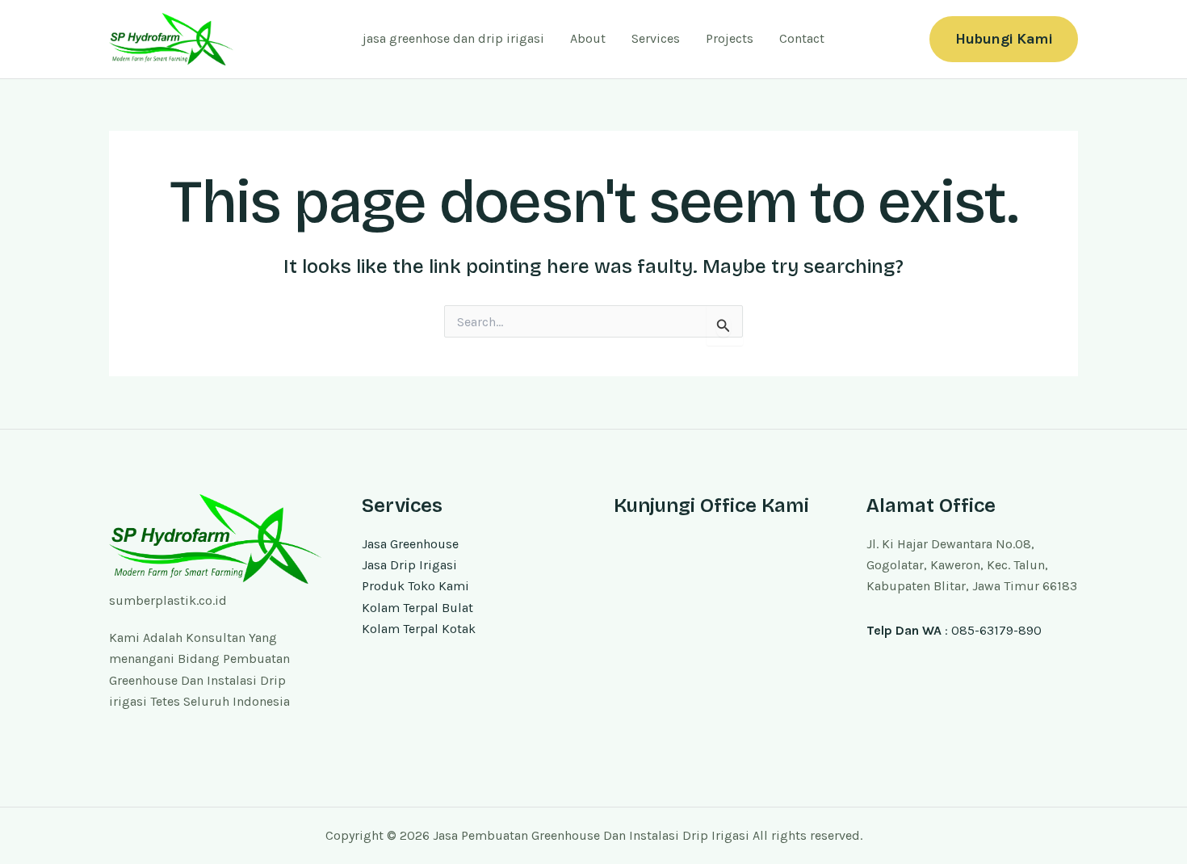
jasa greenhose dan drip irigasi (453, 38)
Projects (729, 38)
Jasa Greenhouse (410, 544)
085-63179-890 (996, 630)
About (588, 38)
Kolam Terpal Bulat (417, 607)
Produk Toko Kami (415, 585)
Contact (801, 38)
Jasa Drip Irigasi (409, 565)
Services (655, 38)
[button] (1003, 39)
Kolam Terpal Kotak (419, 628)
